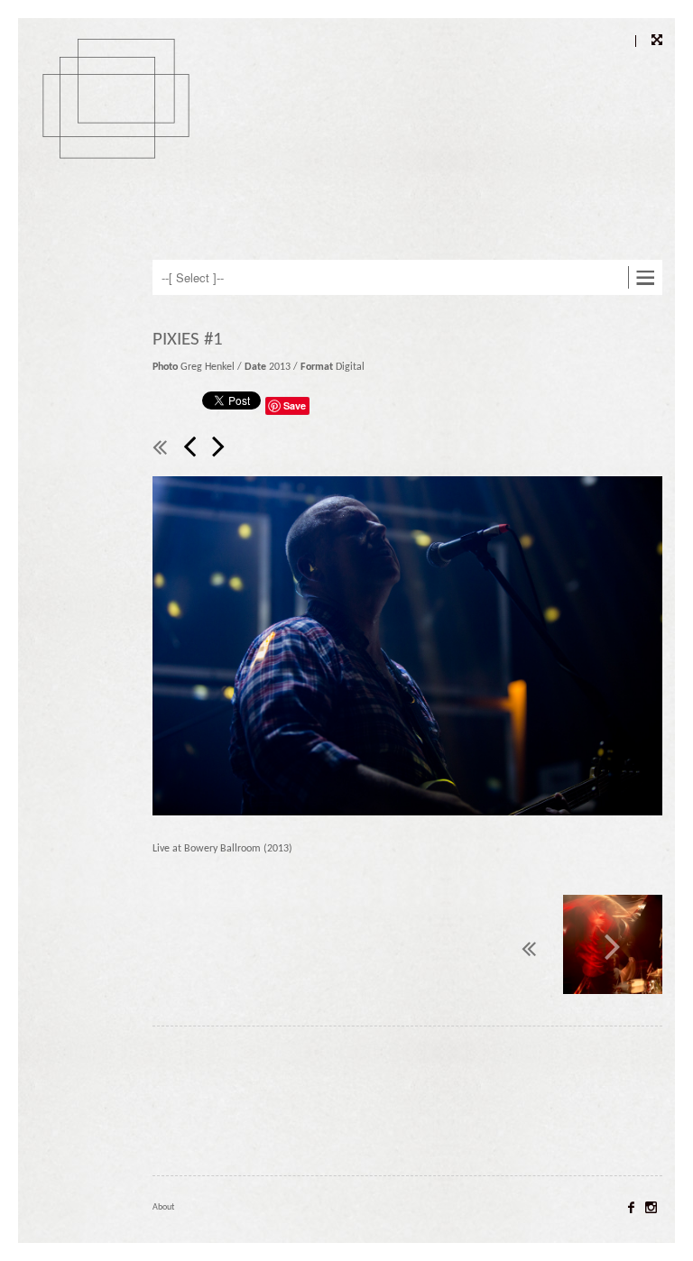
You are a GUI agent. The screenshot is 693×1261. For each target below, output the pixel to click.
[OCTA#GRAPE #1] (218, 448)
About (163, 1207)
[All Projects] (161, 448)
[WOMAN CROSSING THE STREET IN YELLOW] (191, 448)
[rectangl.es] (121, 130)
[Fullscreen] (648, 41)
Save (294, 405)
